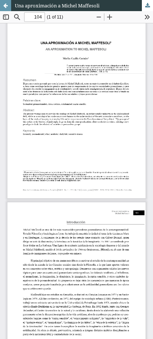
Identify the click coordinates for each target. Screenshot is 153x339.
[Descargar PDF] (147, 5)
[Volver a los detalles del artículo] (5, 5)
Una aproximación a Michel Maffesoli (57, 5)
